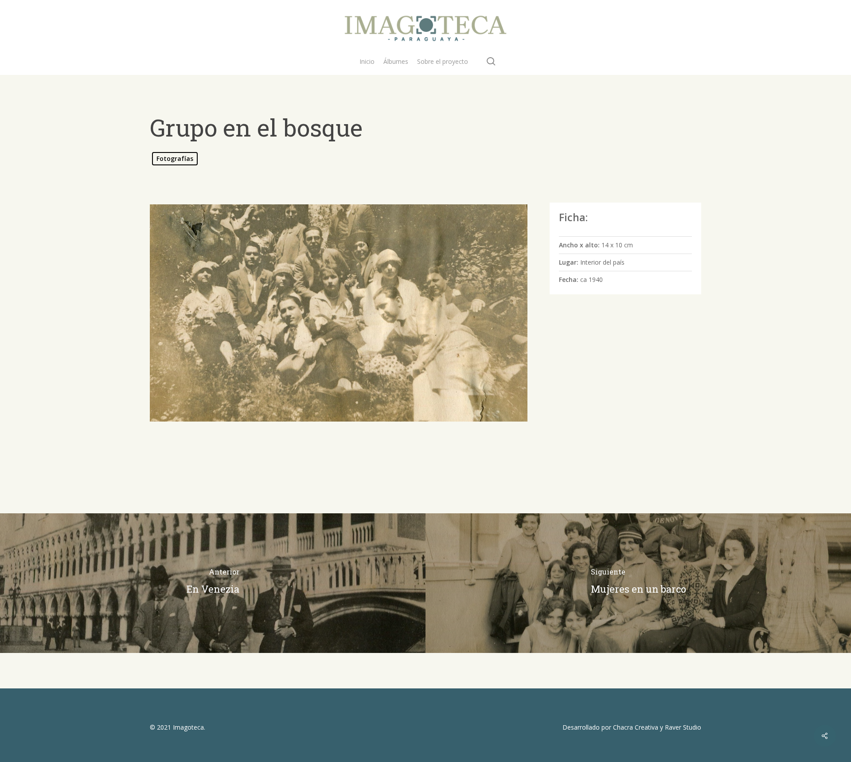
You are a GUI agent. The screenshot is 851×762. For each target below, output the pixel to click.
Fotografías (174, 158)
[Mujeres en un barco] (638, 583)
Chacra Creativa (635, 727)
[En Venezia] (213, 583)
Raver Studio (683, 727)
